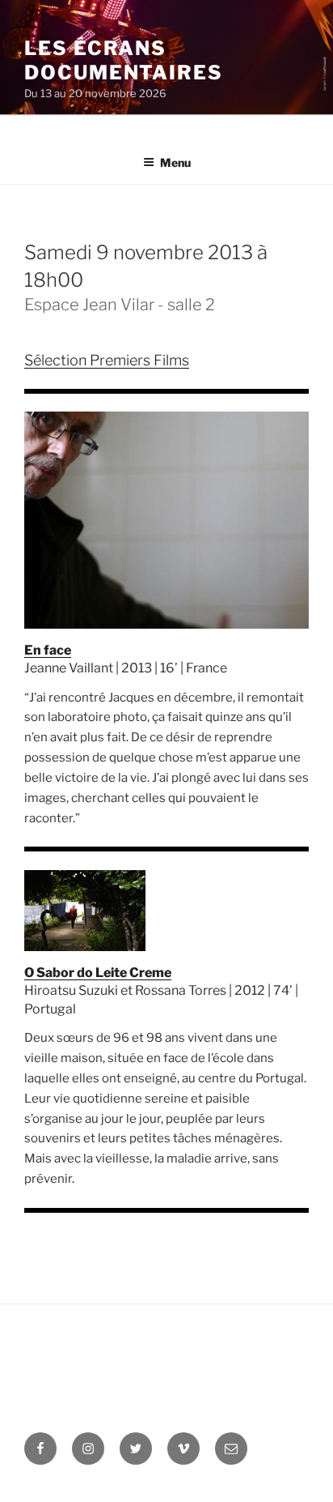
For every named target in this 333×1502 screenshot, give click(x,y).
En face (47, 650)
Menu (175, 162)
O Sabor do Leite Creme (97, 972)
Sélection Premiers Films (106, 360)
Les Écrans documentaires (123, 60)
